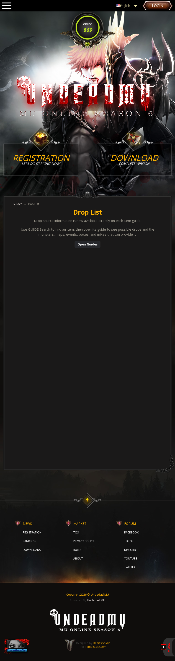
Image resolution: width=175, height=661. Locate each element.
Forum (130, 523)
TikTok (129, 541)
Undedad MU (96, 600)
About (78, 558)
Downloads (32, 550)
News (27, 523)
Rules (77, 550)
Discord (130, 550)
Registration (32, 532)
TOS (76, 532)
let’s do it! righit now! (41, 159)
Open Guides (87, 244)
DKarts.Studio (102, 643)
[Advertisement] (87, 284)
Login (157, 5)
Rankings (29, 541)
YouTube (130, 558)
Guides (18, 204)
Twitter (129, 567)
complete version (134, 159)
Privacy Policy (83, 541)
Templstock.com (95, 647)
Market (79, 523)
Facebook (131, 532)
